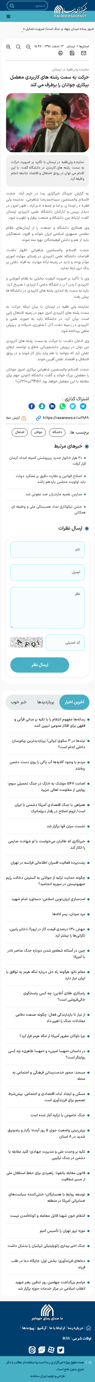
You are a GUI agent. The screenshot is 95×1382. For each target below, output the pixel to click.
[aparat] (51, 1349)
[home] (47, 1313)
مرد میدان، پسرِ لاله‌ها (69, 914)
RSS (66, 1338)
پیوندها (28, 1328)
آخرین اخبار (74, 702)
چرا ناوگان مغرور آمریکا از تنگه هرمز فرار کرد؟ (52, 1036)
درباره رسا (75, 1328)
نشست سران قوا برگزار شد (66, 826)
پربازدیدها (45, 702)
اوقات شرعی (82, 1338)
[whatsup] (62, 406)
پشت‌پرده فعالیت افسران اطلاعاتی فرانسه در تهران (48, 863)
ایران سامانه (38, 1375)
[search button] (12, 5)
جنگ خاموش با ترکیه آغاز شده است (58, 1115)
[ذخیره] (72, 53)
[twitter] (72, 406)
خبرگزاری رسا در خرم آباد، (39, 193)
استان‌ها (84, 46)
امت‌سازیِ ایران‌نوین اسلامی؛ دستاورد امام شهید (48, 899)
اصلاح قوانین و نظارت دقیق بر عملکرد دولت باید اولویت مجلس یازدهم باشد (51, 479)
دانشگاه (57, 432)
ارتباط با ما (57, 1328)
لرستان (71, 46)
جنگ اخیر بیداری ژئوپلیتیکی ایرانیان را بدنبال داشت (46, 1246)
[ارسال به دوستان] (83, 53)
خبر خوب (19, 702)
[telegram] (82, 406)
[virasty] (41, 1349)
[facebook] (31, 406)
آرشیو (41, 1328)
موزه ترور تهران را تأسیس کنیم (62, 1231)
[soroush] (41, 406)
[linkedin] (51, 406)
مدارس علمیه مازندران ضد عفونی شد (54, 494)
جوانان (38, 432)
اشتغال (19, 432)
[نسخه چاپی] (60, 53)
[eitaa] (32, 1349)
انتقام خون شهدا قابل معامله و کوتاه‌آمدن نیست (47, 1216)
